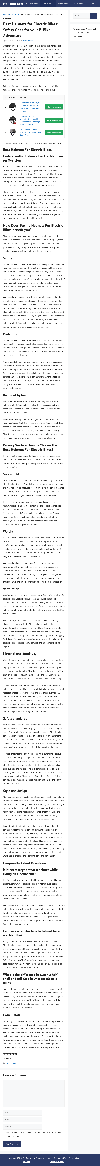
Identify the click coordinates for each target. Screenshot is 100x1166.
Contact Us (62, 1158)
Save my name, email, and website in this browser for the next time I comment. (34, 1134)
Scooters (91, 3)
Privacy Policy (74, 1158)
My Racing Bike (13, 4)
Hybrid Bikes (63, 3)
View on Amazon (54, 107)
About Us (51, 1158)
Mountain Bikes (32, 3)
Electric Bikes (48, 3)
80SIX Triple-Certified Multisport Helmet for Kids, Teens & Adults (31, 132)
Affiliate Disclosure (57, 1162)
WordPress (26, 1162)
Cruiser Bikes (78, 3)
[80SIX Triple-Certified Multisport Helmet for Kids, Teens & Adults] (13, 132)
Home (5, 14)
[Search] (93, 16)
